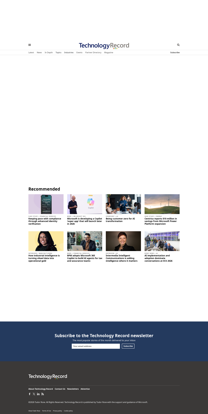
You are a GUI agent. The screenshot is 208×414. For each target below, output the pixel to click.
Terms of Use (46, 411)
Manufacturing (45, 253)
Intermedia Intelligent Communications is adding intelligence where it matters (121, 258)
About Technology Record (40, 389)
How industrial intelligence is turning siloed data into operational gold (44, 258)
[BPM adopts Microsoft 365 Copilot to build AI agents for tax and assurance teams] (84, 241)
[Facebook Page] (29, 393)
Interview (32, 253)
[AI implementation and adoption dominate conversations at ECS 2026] (162, 241)
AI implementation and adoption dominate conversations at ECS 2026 (158, 258)
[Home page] (104, 45)
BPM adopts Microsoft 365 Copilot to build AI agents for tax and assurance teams (84, 258)
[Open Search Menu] (178, 45)
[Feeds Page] (42, 393)
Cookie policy (68, 411)
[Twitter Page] (34, 393)
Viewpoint (110, 216)
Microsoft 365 (80, 216)
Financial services (48, 216)
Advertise (85, 389)
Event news (149, 253)
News (69, 216)
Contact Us (60, 389)
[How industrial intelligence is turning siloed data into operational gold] (46, 241)
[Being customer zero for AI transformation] (123, 204)
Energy (159, 216)
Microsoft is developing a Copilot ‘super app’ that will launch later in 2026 (84, 221)
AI (117, 216)
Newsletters (73, 389)
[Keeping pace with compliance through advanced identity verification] (46, 204)
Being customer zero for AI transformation (120, 220)
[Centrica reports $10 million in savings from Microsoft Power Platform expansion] (162, 204)
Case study (33, 216)
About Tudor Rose (34, 411)
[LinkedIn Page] (38, 393)
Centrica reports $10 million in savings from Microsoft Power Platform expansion (161, 221)
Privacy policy (57, 411)
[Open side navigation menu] (29, 45)
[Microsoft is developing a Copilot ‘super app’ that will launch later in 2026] (84, 204)
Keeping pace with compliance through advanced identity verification (44, 221)
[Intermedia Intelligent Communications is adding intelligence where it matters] (123, 241)
